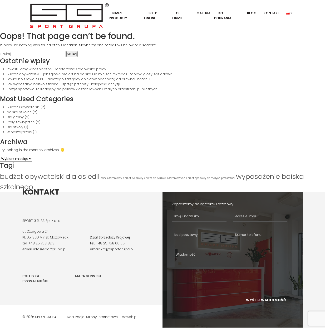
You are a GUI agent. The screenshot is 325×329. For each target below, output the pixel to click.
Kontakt (272, 13)
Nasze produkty (118, 15)
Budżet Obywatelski (23, 107)
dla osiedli (82, 176)
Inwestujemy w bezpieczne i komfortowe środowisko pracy (56, 69)
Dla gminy (15, 117)
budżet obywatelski (32, 176)
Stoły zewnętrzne (21, 122)
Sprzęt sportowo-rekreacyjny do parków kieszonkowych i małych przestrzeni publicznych (82, 89)
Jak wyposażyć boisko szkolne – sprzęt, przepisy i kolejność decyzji (63, 84)
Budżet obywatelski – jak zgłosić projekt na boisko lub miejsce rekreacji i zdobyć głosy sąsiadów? (89, 74)
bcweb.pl (129, 317)
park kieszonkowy (111, 178)
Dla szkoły (15, 127)
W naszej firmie (19, 132)
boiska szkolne (19, 112)
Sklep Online (150, 15)
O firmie (177, 15)
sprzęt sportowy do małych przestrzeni (210, 178)
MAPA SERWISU (88, 276)
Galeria (204, 13)
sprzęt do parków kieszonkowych (164, 178)
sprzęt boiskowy (133, 178)
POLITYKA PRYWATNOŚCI (35, 278)
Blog (251, 13)
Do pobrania (222, 15)
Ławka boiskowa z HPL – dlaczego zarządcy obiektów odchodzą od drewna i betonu (78, 79)
